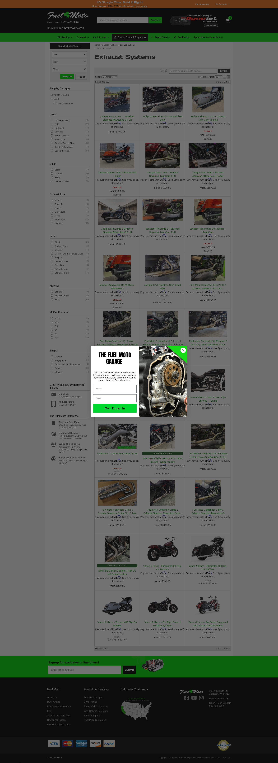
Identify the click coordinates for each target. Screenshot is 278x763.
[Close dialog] (183, 350)
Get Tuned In (115, 408)
